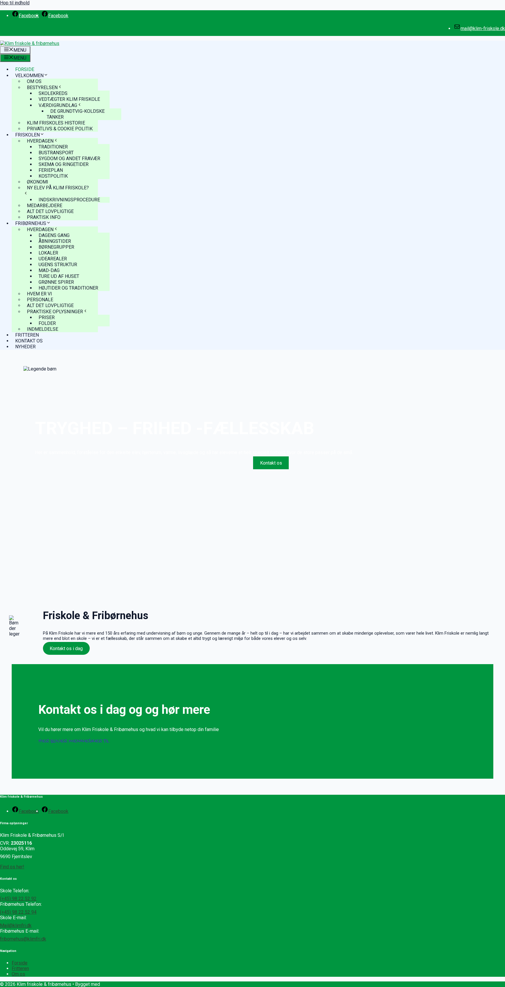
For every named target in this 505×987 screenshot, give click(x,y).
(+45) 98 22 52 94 (18, 912)
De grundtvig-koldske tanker (76, 114)
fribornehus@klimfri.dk (23, 939)
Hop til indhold (15, 3)
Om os (18, 974)
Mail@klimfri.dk (16, 925)
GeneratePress (116, 984)
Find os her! (12, 867)
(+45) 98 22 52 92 (18, 898)
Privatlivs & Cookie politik (60, 128)
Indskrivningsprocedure (69, 199)
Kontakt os (29, 341)
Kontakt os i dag (66, 648)
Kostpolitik (53, 176)
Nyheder (25, 346)
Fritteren (27, 335)
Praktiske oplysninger (55, 311)
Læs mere (233, 462)
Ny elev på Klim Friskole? (58, 188)
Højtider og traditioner (68, 288)
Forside (24, 69)
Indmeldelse (42, 329)
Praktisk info (43, 217)
